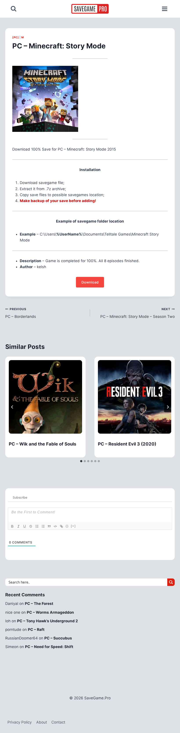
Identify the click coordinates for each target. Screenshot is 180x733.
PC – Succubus (58, 638)
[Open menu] (164, 9)
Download (90, 282)
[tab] (81, 461)
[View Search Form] (13, 9)
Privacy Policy (19, 722)
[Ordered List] (37, 526)
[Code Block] (55, 526)
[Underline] (25, 526)
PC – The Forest (39, 603)
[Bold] (12, 526)
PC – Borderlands (20, 313)
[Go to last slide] (12, 407)
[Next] (167, 407)
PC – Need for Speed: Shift (49, 647)
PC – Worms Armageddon (50, 612)
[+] (73, 526)
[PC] (15, 37)
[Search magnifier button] (171, 582)
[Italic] (18, 526)
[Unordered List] (43, 526)
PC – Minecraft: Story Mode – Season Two (137, 313)
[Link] (61, 526)
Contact (58, 722)
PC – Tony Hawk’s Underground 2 (47, 621)
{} (67, 526)
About (41, 722)
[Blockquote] (49, 526)
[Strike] (31, 526)
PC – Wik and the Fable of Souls (42, 444)
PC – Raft (36, 629)
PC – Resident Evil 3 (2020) (127, 444)
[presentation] (45, 397)
